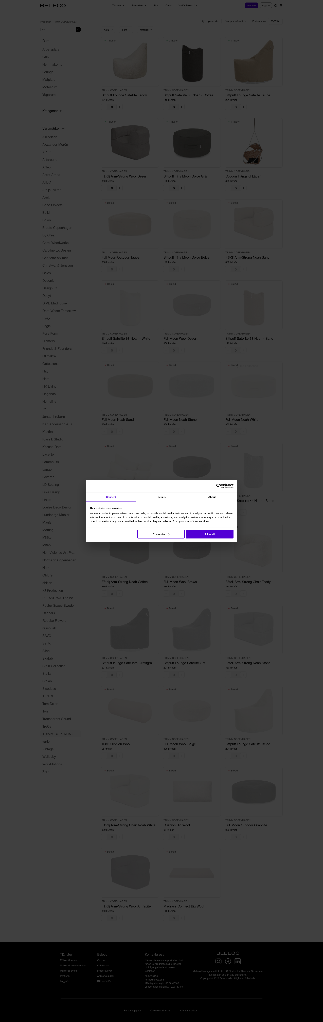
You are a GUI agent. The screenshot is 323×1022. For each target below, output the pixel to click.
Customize (159, 534)
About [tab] (212, 497)
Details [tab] (161, 497)
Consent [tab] (111, 497)
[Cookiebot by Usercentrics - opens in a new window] (219, 485)
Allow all (210, 534)
